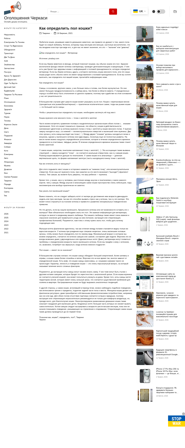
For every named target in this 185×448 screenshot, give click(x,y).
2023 (6, 225)
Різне (6, 98)
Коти (6, 151)
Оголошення (9, 102)
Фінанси (7, 139)
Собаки (7, 147)
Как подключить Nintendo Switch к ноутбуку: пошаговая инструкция (167, 200)
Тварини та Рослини (13, 94)
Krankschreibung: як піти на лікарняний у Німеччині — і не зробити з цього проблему (168, 163)
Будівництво (9, 91)
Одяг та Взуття (10, 83)
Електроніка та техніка (14, 42)
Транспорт (8, 53)
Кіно (6, 173)
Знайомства (9, 64)
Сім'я (6, 132)
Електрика (8, 154)
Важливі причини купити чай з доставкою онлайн (167, 256)
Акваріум (8, 143)
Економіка (8, 106)
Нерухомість (9, 34)
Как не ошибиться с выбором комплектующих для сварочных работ (167, 48)
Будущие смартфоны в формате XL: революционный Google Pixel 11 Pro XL (167, 353)
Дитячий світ (9, 87)
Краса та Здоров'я (12, 76)
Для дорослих (10, 80)
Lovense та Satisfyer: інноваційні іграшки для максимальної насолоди (167, 314)
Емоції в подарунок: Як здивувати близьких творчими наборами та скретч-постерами (166, 391)
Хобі (6, 61)
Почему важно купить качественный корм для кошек (166, 105)
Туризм (7, 113)
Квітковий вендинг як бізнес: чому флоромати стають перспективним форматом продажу (168, 125)
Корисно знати (10, 124)
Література (9, 162)
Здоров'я (8, 109)
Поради (7, 184)
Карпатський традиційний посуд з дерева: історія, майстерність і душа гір (167, 333)
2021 (6, 232)
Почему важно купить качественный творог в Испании (166, 143)
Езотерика (8, 188)
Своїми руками (10, 177)
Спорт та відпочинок (13, 46)
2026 (6, 214)
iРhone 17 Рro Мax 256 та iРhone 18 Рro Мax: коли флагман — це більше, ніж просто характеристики (168, 372)
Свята (6, 192)
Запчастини (9, 68)
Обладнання (9, 50)
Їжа (5, 195)
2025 (6, 217)
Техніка (7, 121)
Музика (7, 165)
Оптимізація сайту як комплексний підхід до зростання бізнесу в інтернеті (166, 277)
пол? (73, 317)
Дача (6, 128)
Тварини (8, 181)
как (49, 317)
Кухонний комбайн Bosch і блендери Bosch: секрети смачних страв (167, 238)
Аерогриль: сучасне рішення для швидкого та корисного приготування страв (167, 296)
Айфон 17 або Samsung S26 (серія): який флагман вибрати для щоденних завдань (168, 220)
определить (64, 317)
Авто (6, 158)
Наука (6, 117)
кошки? (55, 317)
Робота (7, 38)
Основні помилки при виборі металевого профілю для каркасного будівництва (167, 68)
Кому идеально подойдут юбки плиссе (167, 28)
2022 (6, 229)
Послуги (7, 72)
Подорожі (8, 136)
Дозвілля (8, 169)
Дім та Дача (9, 57)
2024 (6, 221)
